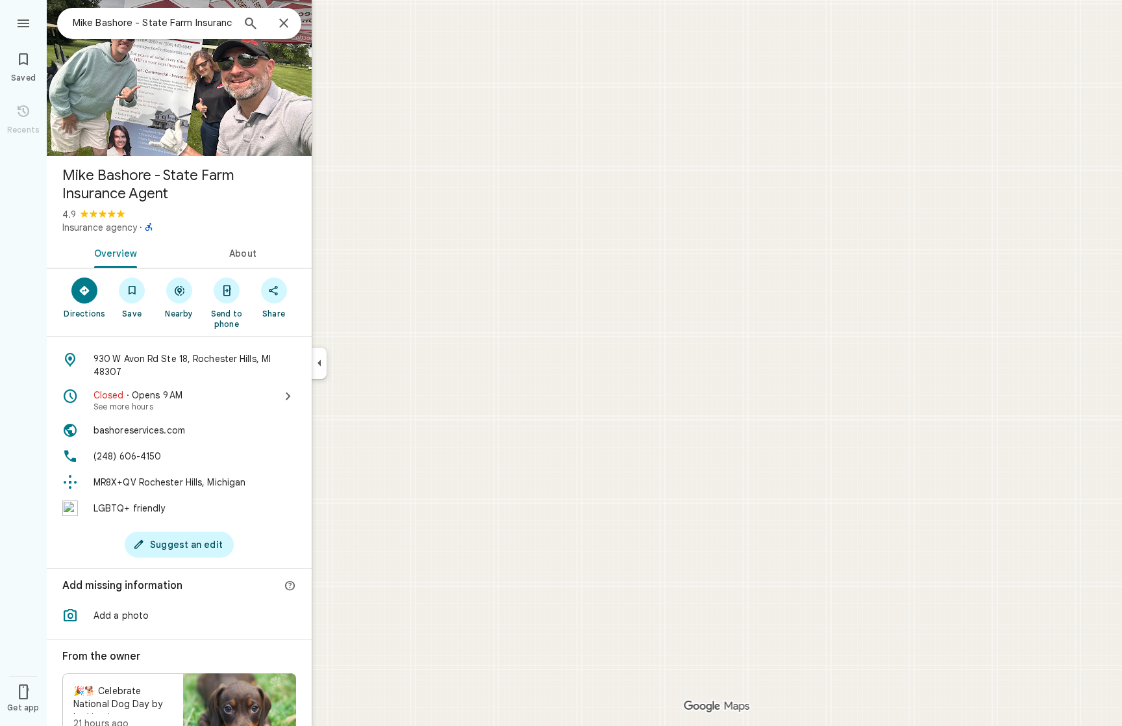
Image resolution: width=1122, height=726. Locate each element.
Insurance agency (99, 227)
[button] (179, 616)
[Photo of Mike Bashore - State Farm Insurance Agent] (179, 78)
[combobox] (152, 23)
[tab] (113, 252)
